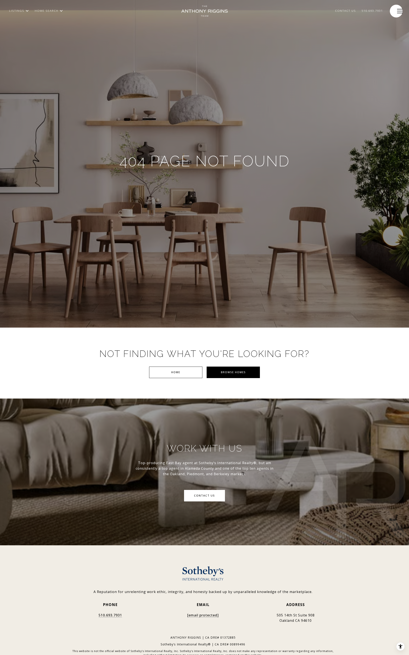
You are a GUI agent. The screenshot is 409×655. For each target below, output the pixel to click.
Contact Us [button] (204, 495)
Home (175, 372)
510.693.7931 (110, 615)
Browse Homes (233, 372)
